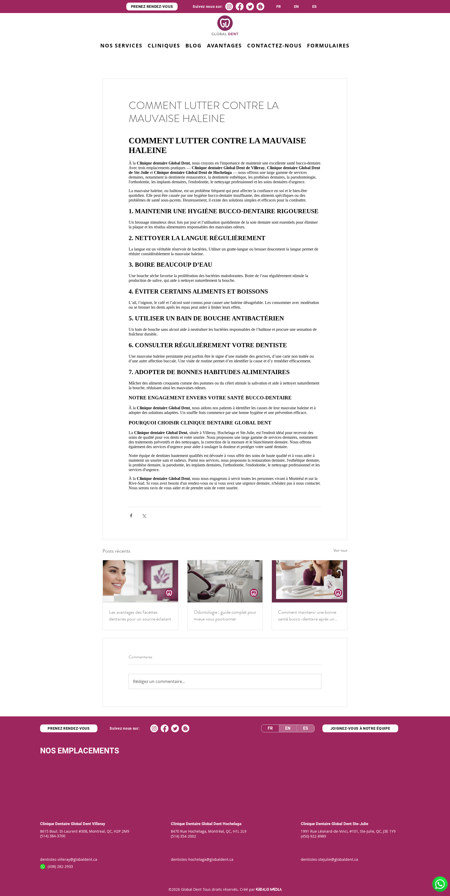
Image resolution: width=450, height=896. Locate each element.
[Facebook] (239, 6)
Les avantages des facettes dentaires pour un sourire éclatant (140, 615)
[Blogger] (260, 6)
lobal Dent (213, 823)
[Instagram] (229, 6)
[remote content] (225, 312)
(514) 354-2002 (183, 836)
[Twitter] (250, 6)
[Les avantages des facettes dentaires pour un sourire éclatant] (140, 581)
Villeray (98, 823)
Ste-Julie (360, 823)
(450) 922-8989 (313, 836)
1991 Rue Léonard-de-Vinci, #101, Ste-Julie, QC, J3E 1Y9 (348, 831)
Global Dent (81, 823)
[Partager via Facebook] (131, 515)
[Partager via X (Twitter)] (143, 515)
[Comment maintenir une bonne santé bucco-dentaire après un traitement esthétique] (309, 581)
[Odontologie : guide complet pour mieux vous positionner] (225, 581)
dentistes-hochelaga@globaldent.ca (202, 859)
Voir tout (340, 550)
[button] (224, 45)
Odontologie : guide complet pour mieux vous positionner (225, 615)
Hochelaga (232, 823)
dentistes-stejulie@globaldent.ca (329, 859)
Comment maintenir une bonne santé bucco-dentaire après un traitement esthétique (307, 615)
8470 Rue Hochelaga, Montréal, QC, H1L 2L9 (208, 831)
